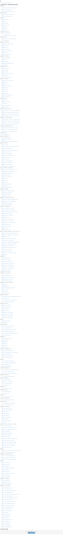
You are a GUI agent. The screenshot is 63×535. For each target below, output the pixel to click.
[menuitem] (0, 1)
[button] (0, 0)
